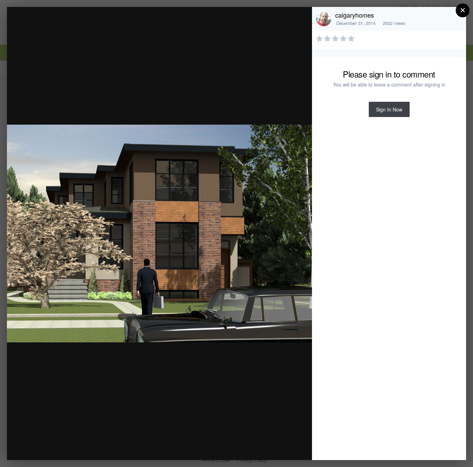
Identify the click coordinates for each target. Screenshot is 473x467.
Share (289, 447)
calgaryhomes (354, 14)
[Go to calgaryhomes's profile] (323, 18)
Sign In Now (389, 109)
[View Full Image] (300, 19)
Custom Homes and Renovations (86, 25)
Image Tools (242, 447)
